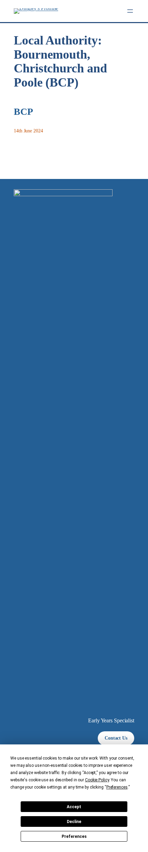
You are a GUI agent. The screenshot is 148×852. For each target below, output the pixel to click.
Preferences (74, 836)
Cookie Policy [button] (97, 780)
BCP (23, 111)
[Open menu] (130, 11)
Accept (74, 806)
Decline (74, 821)
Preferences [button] (117, 787)
